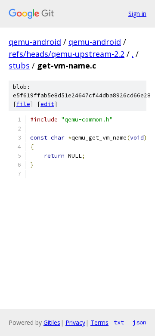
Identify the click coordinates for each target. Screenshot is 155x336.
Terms (99, 322)
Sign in (137, 13)
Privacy (75, 322)
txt (119, 322)
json (139, 322)
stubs (19, 65)
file (23, 104)
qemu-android (35, 42)
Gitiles (51, 322)
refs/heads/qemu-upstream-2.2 (66, 54)
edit (47, 104)
